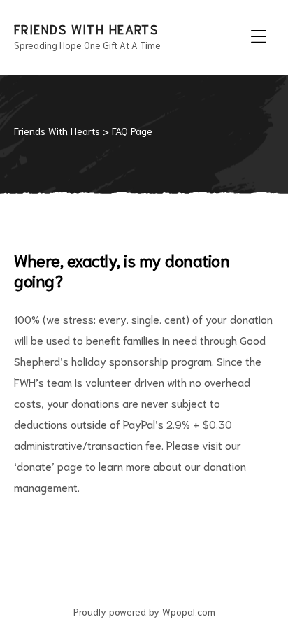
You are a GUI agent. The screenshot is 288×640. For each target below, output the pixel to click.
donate (34, 465)
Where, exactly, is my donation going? (121, 269)
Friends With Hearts (86, 28)
